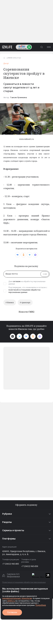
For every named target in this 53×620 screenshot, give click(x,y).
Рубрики (7, 514)
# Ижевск (10, 302)
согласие (16, 281)
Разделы (7, 522)
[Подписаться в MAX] (39, 336)
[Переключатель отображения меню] (49, 47)
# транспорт (25, 302)
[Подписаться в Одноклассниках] (33, 336)
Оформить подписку (26, 505)
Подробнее (40, 605)
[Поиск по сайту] (42, 47)
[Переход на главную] (6, 47)
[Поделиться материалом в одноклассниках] (23, 254)
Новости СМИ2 (26, 311)
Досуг (6, 63)
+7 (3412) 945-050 (29, 566)
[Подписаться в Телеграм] (19, 336)
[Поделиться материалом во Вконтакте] (17, 254)
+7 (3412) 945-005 (10, 563)
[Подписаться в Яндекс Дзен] (12, 336)
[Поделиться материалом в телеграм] (29, 254)
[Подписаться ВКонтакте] (26, 336)
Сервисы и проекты (13, 530)
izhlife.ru (11, 601)
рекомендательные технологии (17, 598)
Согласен (12, 612)
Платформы (9, 539)
